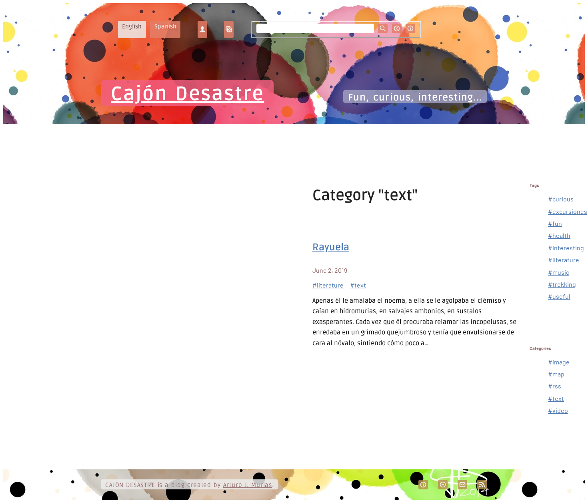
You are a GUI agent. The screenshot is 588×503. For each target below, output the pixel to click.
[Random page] (229, 29)
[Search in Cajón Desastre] (383, 28)
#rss (554, 386)
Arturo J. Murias (247, 485)
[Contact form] (462, 484)
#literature (328, 285)
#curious (561, 199)
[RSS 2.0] (482, 484)
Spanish (165, 26)
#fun (555, 223)
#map (556, 374)
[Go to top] (443, 484)
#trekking (562, 284)
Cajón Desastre (187, 94)
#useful (559, 296)
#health (559, 235)
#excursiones (567, 211)
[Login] (202, 29)
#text (358, 285)
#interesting (566, 248)
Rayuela (330, 247)
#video (558, 410)
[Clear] (397, 28)
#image (559, 362)
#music (558, 272)
